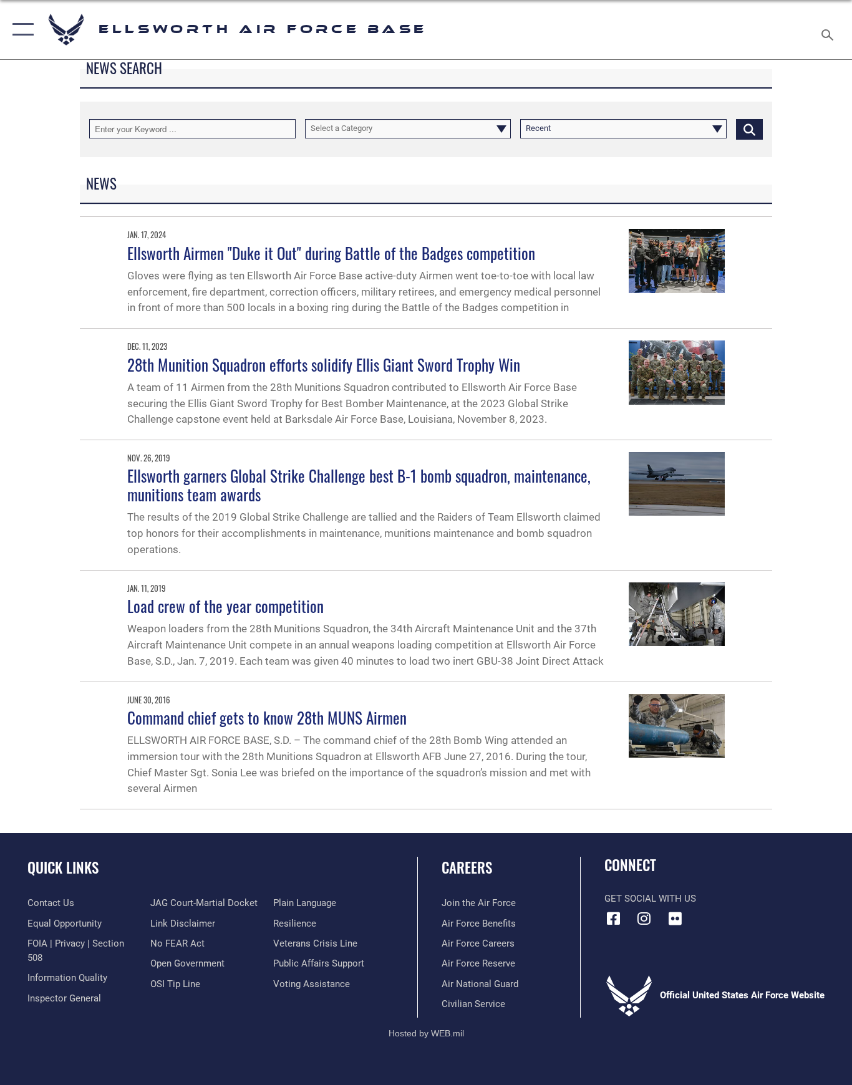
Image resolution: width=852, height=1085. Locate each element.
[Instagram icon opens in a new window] (644, 918)
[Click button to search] (749, 128)
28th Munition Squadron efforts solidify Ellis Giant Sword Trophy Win (323, 364)
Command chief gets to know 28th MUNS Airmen (267, 717)
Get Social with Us (650, 898)
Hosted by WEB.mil (426, 1033)
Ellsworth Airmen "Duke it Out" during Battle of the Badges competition (331, 252)
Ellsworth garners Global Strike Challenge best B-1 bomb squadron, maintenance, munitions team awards (359, 485)
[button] (20, 29)
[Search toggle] (829, 29)
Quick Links (63, 867)
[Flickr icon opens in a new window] (675, 918)
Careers (467, 867)
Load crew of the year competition (225, 605)
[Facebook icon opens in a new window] (613, 918)
